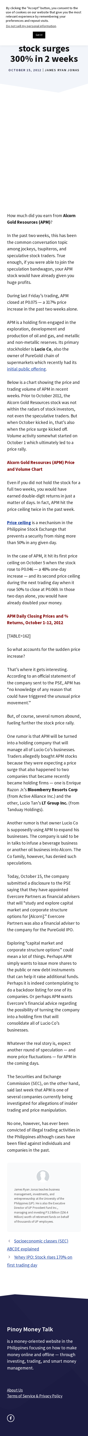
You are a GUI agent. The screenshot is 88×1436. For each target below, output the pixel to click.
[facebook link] (10, 1418)
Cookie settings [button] (18, 35)
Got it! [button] (39, 35)
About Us (15, 1390)
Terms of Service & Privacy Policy (34, 1396)
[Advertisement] (44, 160)
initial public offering (26, 369)
